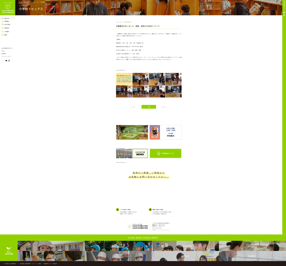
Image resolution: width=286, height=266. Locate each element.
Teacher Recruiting (120, 162)
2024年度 (42, 2)
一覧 (148, 107)
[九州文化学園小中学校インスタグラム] (9, 61)
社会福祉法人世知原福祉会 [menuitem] (10, 263)
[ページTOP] (284, 264)
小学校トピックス (34, 2)
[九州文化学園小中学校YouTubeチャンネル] (6, 60)
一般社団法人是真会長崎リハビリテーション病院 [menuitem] (30, 263)
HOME (20, 2)
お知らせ (26, 2)
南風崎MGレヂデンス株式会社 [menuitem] (50, 263)
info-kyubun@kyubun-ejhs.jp (162, 230)
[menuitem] (7, 18)
